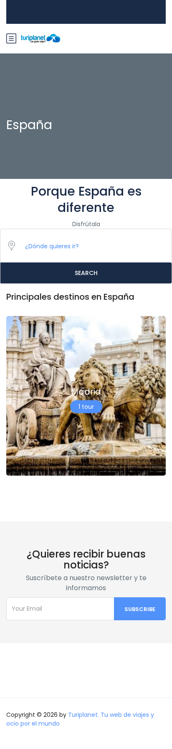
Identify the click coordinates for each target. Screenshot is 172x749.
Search (86, 273)
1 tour (86, 407)
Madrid (86, 391)
